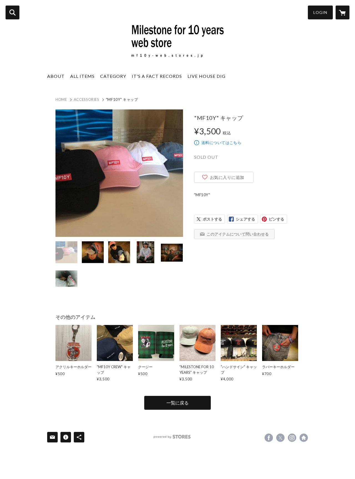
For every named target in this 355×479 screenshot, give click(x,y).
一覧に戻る (177, 402)
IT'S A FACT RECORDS (157, 76)
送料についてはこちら (221, 142)
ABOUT (56, 76)
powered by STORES (172, 437)
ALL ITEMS (82, 76)
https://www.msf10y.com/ (304, 438)
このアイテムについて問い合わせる (238, 234)
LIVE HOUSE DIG (206, 76)
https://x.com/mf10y (280, 438)
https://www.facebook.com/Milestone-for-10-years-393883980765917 (269, 438)
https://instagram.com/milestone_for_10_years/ (292, 438)
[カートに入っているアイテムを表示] (342, 12)
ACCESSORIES (86, 99)
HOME (61, 99)
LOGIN (320, 12)
